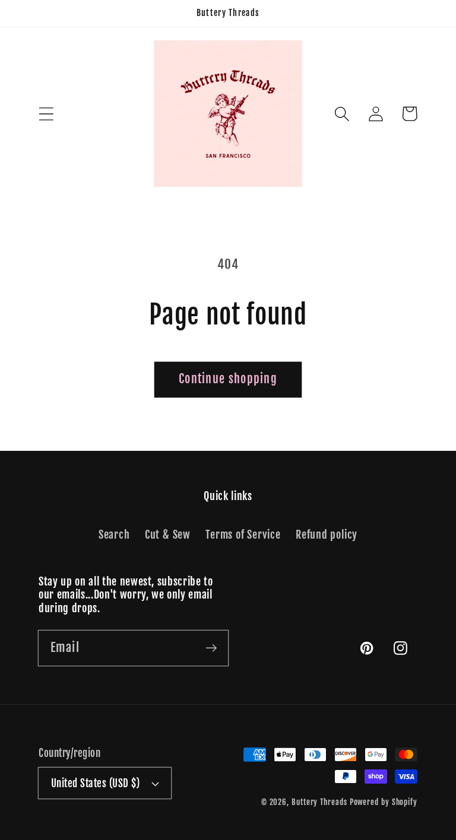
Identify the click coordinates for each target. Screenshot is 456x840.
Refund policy (326, 535)
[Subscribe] (211, 647)
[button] (46, 114)
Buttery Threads (319, 802)
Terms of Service (242, 535)
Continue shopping (228, 378)
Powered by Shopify (383, 802)
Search (114, 535)
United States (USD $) (95, 783)
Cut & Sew (168, 535)
